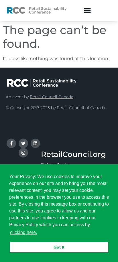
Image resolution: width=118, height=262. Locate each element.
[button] (87, 10)
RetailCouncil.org (73, 154)
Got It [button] (59, 247)
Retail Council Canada (51, 96)
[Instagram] (23, 152)
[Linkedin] (35, 143)
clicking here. (23, 232)
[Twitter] (23, 143)
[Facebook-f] (11, 143)
